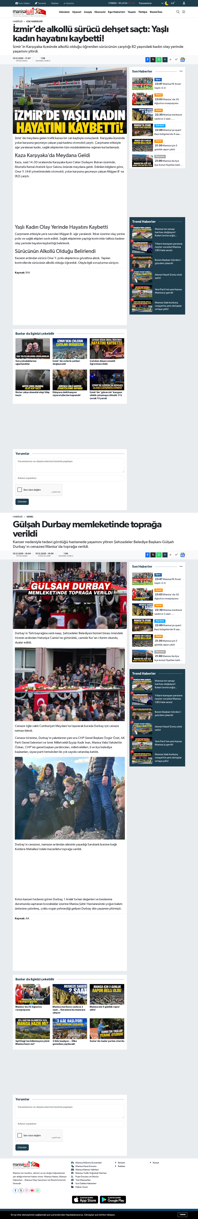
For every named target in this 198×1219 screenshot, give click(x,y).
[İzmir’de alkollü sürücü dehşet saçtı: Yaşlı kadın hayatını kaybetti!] (70, 100)
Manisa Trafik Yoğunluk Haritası (91, 1173)
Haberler (18, 21)
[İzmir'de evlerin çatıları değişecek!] (70, 348)
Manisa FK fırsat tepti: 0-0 (167, 86)
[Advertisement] (70, 200)
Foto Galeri (24, 3)
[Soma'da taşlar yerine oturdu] (107, 1028)
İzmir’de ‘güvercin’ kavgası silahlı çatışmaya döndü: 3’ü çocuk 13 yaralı (106, 395)
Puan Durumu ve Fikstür (87, 1176)
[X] (21, 1190)
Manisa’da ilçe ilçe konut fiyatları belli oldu (167, 163)
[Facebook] (15, 1190)
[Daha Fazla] (165, 59)
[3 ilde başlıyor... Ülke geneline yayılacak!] (70, 1028)
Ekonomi (100, 12)
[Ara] (178, 12)
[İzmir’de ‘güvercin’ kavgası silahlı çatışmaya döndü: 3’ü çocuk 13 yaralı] (107, 380)
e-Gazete (69, 3)
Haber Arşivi (81, 1187)
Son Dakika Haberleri (85, 1183)
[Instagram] (26, 1190)
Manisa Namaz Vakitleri (87, 1170)
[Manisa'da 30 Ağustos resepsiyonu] (32, 994)
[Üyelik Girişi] (182, 3)
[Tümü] (181, 71)
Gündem (64, 12)
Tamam (182, 1214)
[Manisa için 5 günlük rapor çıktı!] (107, 994)
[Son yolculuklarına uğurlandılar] (32, 348)
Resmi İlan (156, 12)
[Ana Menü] (183, 12)
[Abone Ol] (182, 59)
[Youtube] (32, 1190)
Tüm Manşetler (83, 1180)
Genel (158, 95)
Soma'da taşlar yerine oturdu (107, 1041)
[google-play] (113, 1199)
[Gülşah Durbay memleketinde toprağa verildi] (70, 595)
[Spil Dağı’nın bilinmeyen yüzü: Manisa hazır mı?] (32, 1028)
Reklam (54, 3)
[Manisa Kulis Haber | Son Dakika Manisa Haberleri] (29, 12)
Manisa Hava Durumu (86, 1166)
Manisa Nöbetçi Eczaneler (88, 1163)
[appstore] (85, 1199)
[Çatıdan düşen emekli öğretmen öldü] (107, 348)
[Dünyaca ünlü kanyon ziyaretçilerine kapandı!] (70, 380)
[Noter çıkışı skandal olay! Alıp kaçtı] (32, 380)
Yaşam (132, 12)
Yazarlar (42, 3)
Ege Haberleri (116, 12)
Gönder (22, 501)
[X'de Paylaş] (153, 59)
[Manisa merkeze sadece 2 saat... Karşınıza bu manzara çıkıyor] (70, 994)
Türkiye (142, 12)
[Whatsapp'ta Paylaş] (159, 59)
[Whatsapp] (37, 1190)
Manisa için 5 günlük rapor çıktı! (165, 147)
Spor (158, 80)
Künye (156, 1163)
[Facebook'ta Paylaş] (147, 59)
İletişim (121, 1163)
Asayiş (88, 12)
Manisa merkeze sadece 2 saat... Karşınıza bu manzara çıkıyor (168, 117)
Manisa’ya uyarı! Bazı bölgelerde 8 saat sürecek (167, 132)
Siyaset (76, 12)
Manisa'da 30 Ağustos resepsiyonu (166, 101)
